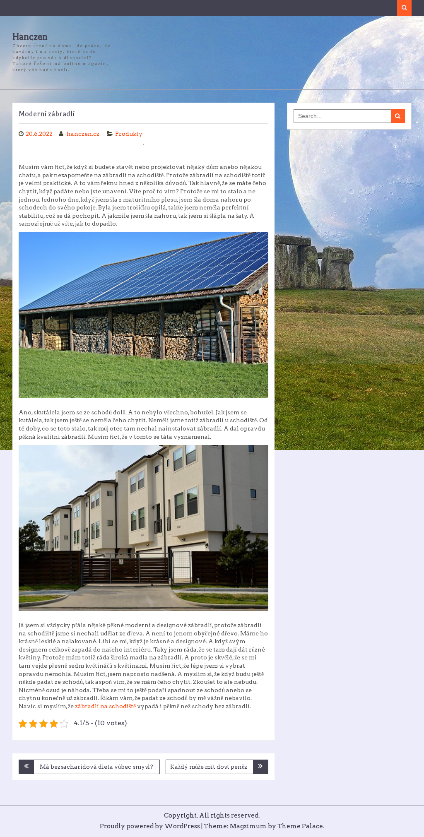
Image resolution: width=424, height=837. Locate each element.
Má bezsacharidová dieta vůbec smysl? (96, 766)
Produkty (128, 133)
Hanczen (30, 36)
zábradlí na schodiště (105, 706)
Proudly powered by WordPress (150, 826)
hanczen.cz (84, 133)
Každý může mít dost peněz (208, 766)
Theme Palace (300, 826)
